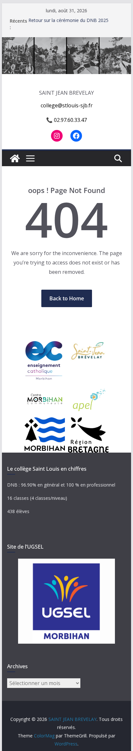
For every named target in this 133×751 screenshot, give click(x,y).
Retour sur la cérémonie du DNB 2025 (68, 21)
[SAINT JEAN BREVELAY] (66, 41)
